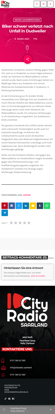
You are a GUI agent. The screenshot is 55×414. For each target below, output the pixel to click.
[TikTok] (5, 399)
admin (27, 195)
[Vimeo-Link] (5, 4)
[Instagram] (9, 399)
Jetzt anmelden (38, 276)
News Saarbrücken (27, 19)
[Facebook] (13, 399)
